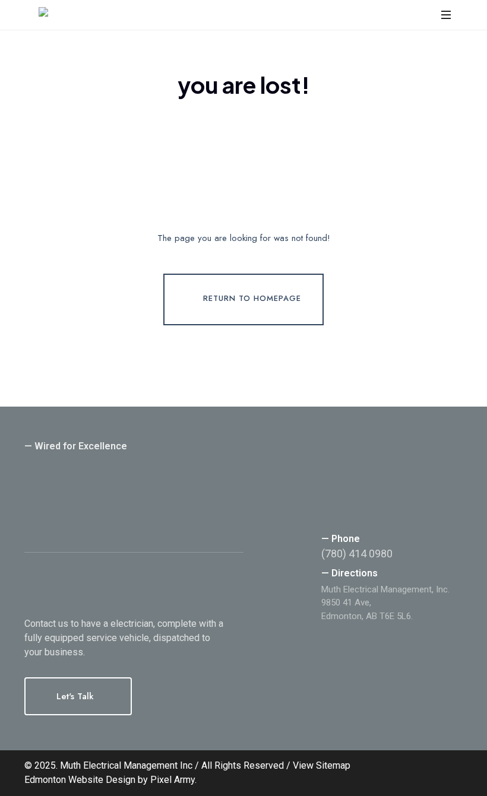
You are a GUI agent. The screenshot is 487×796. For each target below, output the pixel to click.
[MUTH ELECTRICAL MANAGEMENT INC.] (118, 15)
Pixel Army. (173, 779)
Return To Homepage (252, 299)
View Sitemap (321, 765)
